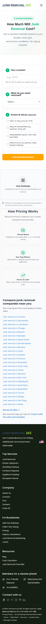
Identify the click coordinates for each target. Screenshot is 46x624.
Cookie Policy (34, 617)
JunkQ (5, 542)
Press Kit (6, 508)
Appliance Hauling (10, 474)
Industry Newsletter (11, 534)
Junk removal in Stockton (14, 374)
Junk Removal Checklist (13, 564)
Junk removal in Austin (13, 351)
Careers (6, 504)
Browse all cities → (11, 410)
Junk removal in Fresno (13, 370)
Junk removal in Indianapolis (15, 381)
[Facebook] (3, 599)
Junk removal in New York (14, 377)
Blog (4, 556)
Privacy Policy (7, 614)
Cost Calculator (9, 560)
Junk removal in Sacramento (15, 320)
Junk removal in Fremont (14, 358)
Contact (6, 496)
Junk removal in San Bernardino (17, 343)
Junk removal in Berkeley (14, 347)
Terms (6, 617)
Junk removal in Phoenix (14, 332)
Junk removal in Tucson (13, 393)
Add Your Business (10, 523)
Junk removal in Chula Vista (15, 366)
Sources (23, 617)
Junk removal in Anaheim (14, 355)
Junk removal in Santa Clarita (16, 339)
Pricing (5, 530)
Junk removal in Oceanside (15, 362)
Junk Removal (8, 459)
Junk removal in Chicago (14, 328)
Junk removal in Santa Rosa (15, 385)
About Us (6, 493)
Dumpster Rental (10, 478)
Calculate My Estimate (23, 157)
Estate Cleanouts (10, 463)
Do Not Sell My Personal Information (28, 614)
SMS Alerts (14, 617)
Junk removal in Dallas (13, 404)
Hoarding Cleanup (10, 467)
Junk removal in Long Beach (15, 324)
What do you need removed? (20, 94)
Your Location (18, 70)
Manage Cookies (10, 620)
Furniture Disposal (10, 470)
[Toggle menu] (41, 5)
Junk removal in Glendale (14, 336)
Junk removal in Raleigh (13, 396)
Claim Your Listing (10, 526)
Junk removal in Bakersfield (15, 389)
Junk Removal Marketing (13, 538)
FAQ (4, 500)
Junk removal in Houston (14, 317)
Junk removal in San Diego (15, 400)
